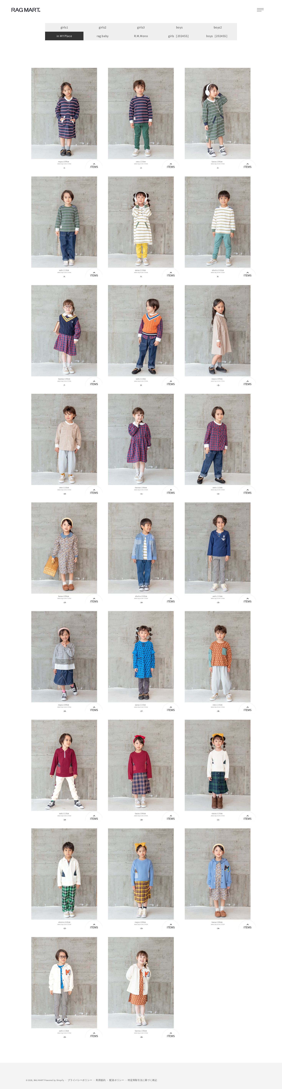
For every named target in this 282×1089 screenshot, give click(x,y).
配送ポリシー (116, 1080)
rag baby (103, 36)
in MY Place (64, 36)
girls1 (64, 27)
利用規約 (101, 1080)
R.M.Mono (141, 36)
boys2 (218, 27)
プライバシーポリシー (80, 1080)
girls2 (102, 27)
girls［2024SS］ (179, 36)
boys (179, 27)
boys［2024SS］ (217, 36)
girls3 (141, 27)
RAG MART (39, 1080)
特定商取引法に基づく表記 (142, 1080)
